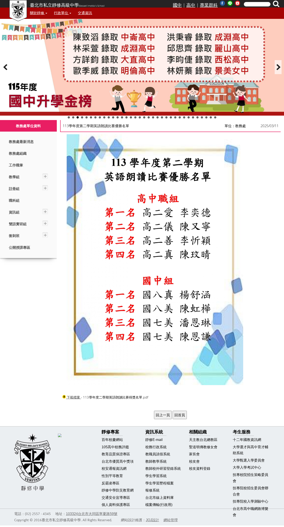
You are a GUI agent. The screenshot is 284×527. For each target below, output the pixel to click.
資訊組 (14, 212)
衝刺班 (14, 236)
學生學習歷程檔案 (159, 483)
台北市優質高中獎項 (118, 461)
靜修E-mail (154, 440)
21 (157, 117)
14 (126, 117)
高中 (190, 5)
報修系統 (152, 490)
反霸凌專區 (110, 483)
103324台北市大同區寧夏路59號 (91, 514)
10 (109, 117)
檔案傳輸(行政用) (158, 505)
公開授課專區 (19, 247)
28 (188, 117)
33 (211, 117)
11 (113, 117)
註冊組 (14, 189)
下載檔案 (73, 397)
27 (184, 117)
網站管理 (171, 520)
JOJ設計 (152, 520)
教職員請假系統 (157, 454)
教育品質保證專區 (116, 454)
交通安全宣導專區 (116, 497)
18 (144, 117)
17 (140, 117)
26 (180, 117)
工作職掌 (16, 165)
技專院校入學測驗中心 (250, 501)
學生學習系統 (156, 476)
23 (166, 117)
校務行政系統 (156, 447)
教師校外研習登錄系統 (163, 468)
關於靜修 (37, 13)
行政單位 (61, 13)
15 (131, 117)
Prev (5, 67)
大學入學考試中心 (247, 467)
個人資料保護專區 (116, 505)
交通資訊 (85, 13)
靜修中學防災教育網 (118, 490)
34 (215, 117)
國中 (177, 5)
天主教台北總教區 (203, 440)
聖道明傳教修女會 (203, 447)
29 (193, 117)
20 (153, 117)
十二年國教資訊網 (247, 440)
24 (171, 117)
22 (162, 117)
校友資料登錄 (199, 468)
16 (135, 117)
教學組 (14, 177)
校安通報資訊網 (114, 468)
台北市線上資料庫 (159, 497)
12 (117, 117)
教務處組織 (18, 153)
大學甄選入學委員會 (249, 460)
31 (202, 117)
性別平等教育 (112, 476)
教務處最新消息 (21, 142)
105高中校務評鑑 (115, 447)
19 (149, 117)
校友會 (194, 461)
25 (175, 117)
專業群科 (209, 5)
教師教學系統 (156, 461)
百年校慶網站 (112, 440)
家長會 (194, 454)
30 (197, 117)
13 (122, 117)
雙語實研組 (18, 224)
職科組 (14, 200)
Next (278, 67)
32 (206, 117)
